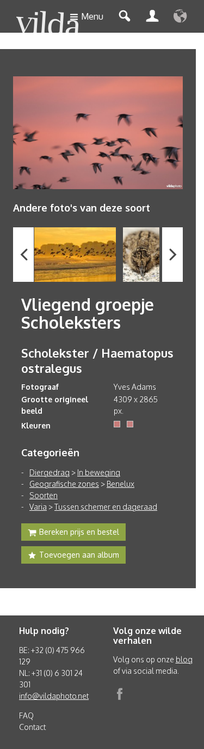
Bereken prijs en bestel (79, 531)
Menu (92, 16)
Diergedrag (49, 472)
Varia (38, 506)
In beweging (98, 472)
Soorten (43, 495)
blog (184, 659)
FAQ (26, 715)
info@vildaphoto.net (54, 695)
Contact (32, 727)
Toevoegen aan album (79, 554)
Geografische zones (64, 483)
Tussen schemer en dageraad (105, 506)
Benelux (120, 483)
